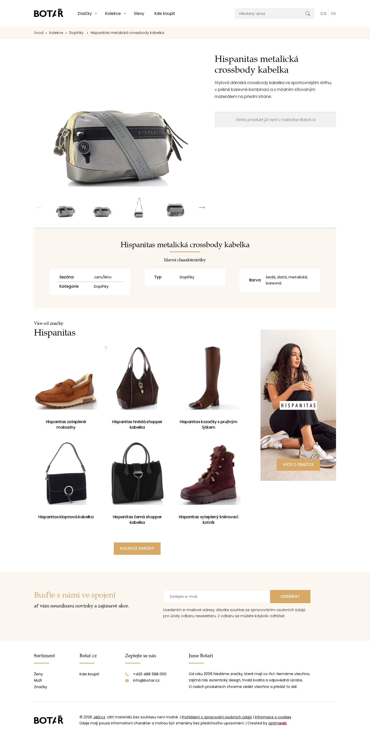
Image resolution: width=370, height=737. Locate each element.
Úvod (38, 32)
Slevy (139, 13)
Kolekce (113, 13)
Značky (85, 13)
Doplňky (77, 32)
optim (277, 723)
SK (333, 13)
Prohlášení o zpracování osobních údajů (217, 717)
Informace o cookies (273, 717)
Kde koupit (164, 13)
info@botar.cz (146, 680)
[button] (202, 208)
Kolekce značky (137, 548)
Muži (38, 680)
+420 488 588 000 (149, 674)
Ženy (38, 674)
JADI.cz (99, 717)
